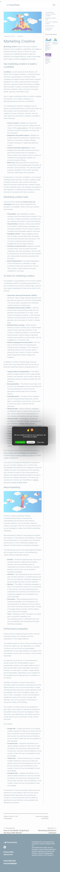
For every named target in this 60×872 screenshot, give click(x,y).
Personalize (31, 442)
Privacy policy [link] (40, 442)
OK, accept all (21, 442)
